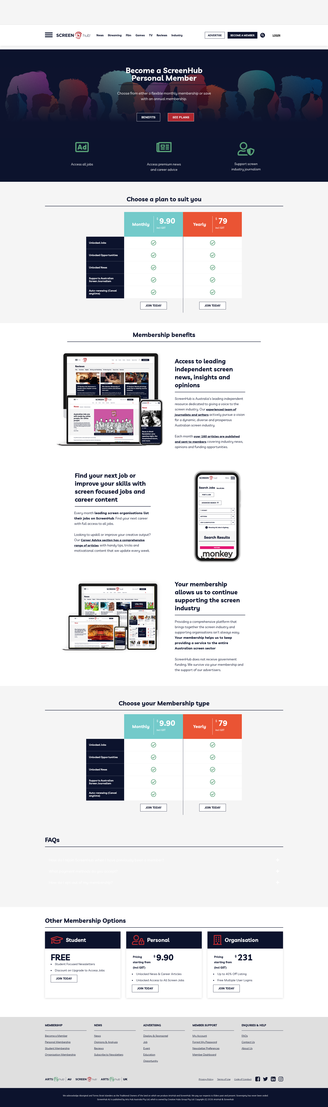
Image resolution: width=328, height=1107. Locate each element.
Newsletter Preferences (205, 1048)
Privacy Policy (206, 1079)
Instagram (280, 1079)
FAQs (245, 1035)
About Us (247, 1048)
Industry (177, 35)
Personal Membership (58, 1042)
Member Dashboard (204, 1054)
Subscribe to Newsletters (108, 1054)
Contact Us (248, 1042)
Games (140, 35)
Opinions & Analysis (106, 1042)
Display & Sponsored (155, 1035)
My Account (199, 1035)
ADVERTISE (215, 35)
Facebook (257, 1079)
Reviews (162, 35)
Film (128, 35)
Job (145, 1042)
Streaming (115, 35)
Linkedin (273, 1079)
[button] (277, 860)
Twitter (265, 1079)
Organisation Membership (60, 1054)
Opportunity (150, 1061)
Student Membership (57, 1048)
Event (146, 1048)
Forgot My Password (204, 1042)
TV (150, 35)
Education (149, 1054)
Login (276, 35)
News (100, 35)
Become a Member (242, 35)
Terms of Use (223, 1079)
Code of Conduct (243, 1079)
